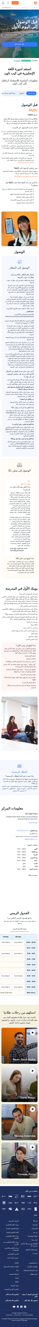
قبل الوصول (31, 93)
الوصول (21, 93)
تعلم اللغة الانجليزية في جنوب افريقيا (20, 7)
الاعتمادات (34, 1228)
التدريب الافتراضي (13, 1254)
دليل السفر (30, 34)
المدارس (32, 7)
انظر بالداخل (34, 822)
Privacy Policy (17, 1315)
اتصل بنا (15, 3)
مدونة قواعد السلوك (31, 1250)
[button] (8, 3)
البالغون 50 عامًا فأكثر (12, 1300)
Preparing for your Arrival (25, 162)
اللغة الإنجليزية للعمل (12, 1232)
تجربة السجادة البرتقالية (30, 1270)
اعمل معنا (35, 1240)
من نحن (35, 1232)
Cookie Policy (9, 1315)
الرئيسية (35, 1225)
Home (37, 7)
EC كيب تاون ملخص (11, 34)
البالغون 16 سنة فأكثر (12, 1294)
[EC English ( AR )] (36, 3)
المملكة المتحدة (14, 1274)
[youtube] (14, 1307)
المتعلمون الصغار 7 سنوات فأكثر (30, 1295)
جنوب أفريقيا (15, 1285)
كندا (17, 1270)
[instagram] (25, 1307)
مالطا (17, 1282)
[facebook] (21, 1307)
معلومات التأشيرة (32, 1266)
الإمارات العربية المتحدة (12, 1289)
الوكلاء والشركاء (33, 1236)
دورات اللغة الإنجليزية (12, 1225)
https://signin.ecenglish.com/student (26, 176)
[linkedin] (18, 1307)
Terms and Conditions (27, 1315)
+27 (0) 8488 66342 (31, 839)
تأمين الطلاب (34, 1274)
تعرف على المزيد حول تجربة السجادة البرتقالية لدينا (18, 549)
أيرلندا (17, 1278)
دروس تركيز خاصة (13, 1258)
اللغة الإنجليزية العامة (12, 1228)
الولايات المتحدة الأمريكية (11, 1266)
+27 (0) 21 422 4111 (23, 830)
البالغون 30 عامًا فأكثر (31, 1300)
